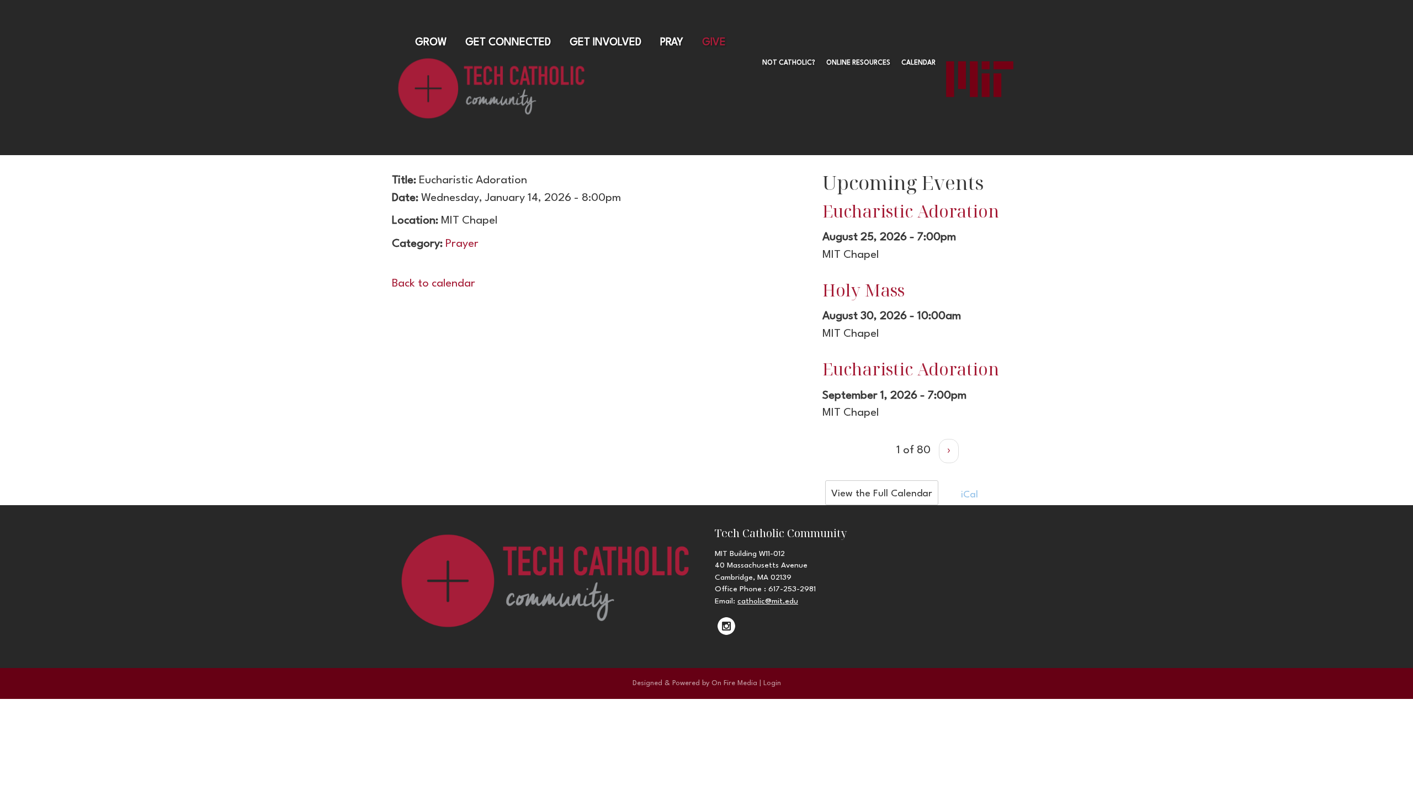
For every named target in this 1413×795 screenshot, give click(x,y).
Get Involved (605, 42)
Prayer (462, 244)
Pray (671, 42)
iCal (968, 495)
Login (772, 683)
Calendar (918, 63)
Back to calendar (433, 283)
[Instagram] (726, 626)
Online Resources (858, 63)
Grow (431, 42)
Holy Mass (863, 289)
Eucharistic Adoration (910, 210)
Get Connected (508, 42)
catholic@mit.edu (767, 601)
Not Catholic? (788, 63)
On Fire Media (734, 683)
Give (714, 42)
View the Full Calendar (881, 494)
